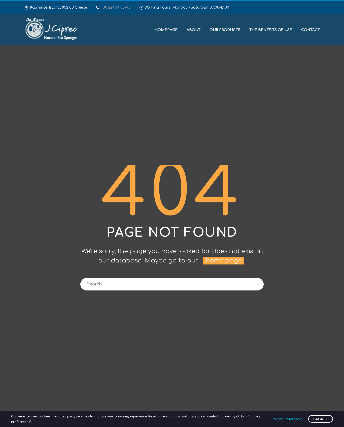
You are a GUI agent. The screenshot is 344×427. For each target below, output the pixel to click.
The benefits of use (270, 30)
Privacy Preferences (287, 419)
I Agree (320, 419)
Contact (310, 30)
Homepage (166, 30)
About (193, 30)
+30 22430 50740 (116, 7)
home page (224, 260)
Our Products (225, 30)
